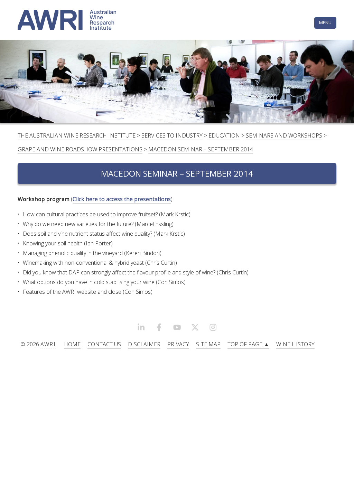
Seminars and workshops (284, 135)
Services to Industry (172, 135)
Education (224, 135)
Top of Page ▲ (248, 344)
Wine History (295, 344)
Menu (325, 22)
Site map (208, 344)
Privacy (178, 344)
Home (72, 344)
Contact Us (104, 344)
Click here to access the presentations (122, 199)
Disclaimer (144, 344)
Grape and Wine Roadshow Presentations (80, 149)
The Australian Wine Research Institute (77, 135)
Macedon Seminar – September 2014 (200, 149)
